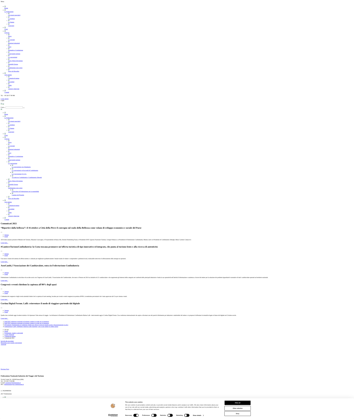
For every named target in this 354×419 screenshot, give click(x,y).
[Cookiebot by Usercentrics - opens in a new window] (113, 415)
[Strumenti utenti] (1, 232)
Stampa (6, 235)
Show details (197, 415)
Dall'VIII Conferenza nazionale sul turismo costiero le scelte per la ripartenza (26, 321)
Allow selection (238, 408)
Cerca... (3, 107)
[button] (3, 369)
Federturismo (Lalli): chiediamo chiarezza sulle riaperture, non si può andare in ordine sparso (31, 326)
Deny (237, 413)
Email (6, 236)
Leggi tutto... (4, 243)
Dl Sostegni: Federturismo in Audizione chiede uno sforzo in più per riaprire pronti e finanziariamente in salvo (36, 325)
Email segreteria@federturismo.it (10, 97)
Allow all (237, 403)
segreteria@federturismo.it (13, 383)
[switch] (154, 415)
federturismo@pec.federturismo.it (14, 384)
